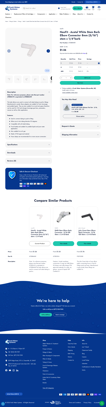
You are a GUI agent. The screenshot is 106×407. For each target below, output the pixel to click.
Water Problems (64, 14)
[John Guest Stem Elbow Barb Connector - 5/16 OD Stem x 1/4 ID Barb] (87, 217)
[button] (93, 8)
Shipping (70, 350)
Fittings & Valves (12, 21)
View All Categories (48, 388)
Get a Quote (77, 8)
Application (52, 14)
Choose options (80, 116)
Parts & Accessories (48, 374)
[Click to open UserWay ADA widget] (3, 404)
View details (63, 243)
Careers (84, 357)
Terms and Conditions (75, 403)
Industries (84, 363)
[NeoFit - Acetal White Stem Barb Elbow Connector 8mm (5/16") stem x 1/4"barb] (40, 217)
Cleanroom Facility (87, 350)
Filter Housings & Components (51, 356)
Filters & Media (47, 359)
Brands (73, 2)
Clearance (8, 17)
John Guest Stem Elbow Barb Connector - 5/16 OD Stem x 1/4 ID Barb (87, 232)
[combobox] (39, 8)
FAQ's (83, 370)
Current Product (40, 243)
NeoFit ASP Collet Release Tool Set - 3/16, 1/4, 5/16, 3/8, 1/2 (84, 108)
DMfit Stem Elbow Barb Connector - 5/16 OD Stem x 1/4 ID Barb (63, 232)
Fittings (19, 21)
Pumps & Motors (47, 349)
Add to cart (87, 78)
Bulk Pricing (71, 354)
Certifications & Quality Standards (91, 367)
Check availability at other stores (69, 92)
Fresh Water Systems (16, 403)
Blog (74, 14)
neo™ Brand (85, 347)
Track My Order (72, 344)
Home (6, 21)
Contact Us (80, 2)
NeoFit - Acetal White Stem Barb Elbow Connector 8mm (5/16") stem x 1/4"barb (40, 21)
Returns (70, 357)
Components (41, 14)
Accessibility (97, 403)
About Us (80, 14)
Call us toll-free (46, 314)
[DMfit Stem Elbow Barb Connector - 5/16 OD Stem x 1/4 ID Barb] (63, 217)
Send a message (60, 314)
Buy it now (80, 83)
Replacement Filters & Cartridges (23, 14)
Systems (7, 14)
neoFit (61, 29)
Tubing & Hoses (47, 362)
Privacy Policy (87, 403)
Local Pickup (85, 360)
